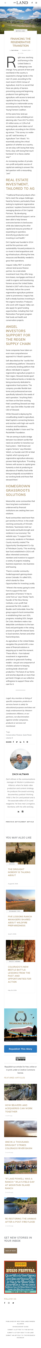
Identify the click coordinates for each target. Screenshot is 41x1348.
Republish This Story (20, 1049)
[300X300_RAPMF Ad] (20, 1277)
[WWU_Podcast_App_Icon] (20, 1024)
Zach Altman (14, 50)
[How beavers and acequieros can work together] (20, 1092)
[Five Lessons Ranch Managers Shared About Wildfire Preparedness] (20, 901)
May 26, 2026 (12, 990)
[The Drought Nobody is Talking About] (20, 853)
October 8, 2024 (26, 50)
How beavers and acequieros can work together (18, 1108)
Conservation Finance (14, 735)
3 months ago (9, 1152)
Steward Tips (14, 911)
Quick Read (27, 735)
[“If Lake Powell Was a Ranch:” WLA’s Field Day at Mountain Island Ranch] (20, 1165)
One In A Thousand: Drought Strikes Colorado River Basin (18, 1145)
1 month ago (8, 1115)
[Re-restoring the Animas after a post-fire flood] (20, 1205)
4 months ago (9, 1226)
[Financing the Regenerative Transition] (20, 759)
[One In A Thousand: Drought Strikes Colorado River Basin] (20, 1129)
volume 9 (9, 738)
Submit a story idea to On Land (20, 1332)
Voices (12, 864)
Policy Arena (14, 961)
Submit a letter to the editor (20, 1329)
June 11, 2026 (12, 934)
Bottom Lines (20, 31)
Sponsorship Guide (20, 1326)
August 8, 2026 (13, 884)
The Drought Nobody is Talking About (19, 872)
